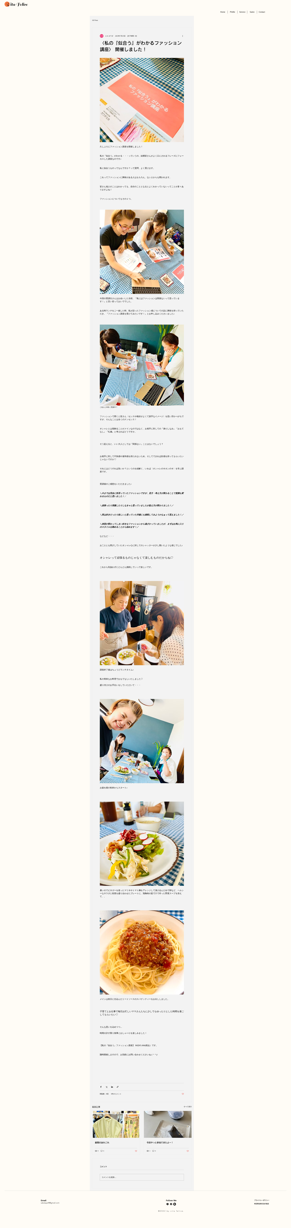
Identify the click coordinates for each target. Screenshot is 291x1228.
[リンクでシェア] (118, 1087)
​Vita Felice (17, 4)
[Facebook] (171, 1204)
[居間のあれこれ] (116, 1124)
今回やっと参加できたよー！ (160, 1143)
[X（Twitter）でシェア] (106, 1087)
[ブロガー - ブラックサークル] (174, 1204)
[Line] (167, 1204)
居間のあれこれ (102, 1143)
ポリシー (266, 1200)
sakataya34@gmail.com (50, 1203)
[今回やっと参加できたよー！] (168, 1124)
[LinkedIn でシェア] (112, 1087)
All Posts (95, 20)
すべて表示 (188, 1107)
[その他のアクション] (182, 36)
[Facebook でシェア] (101, 1087)
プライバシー (258, 1200)
